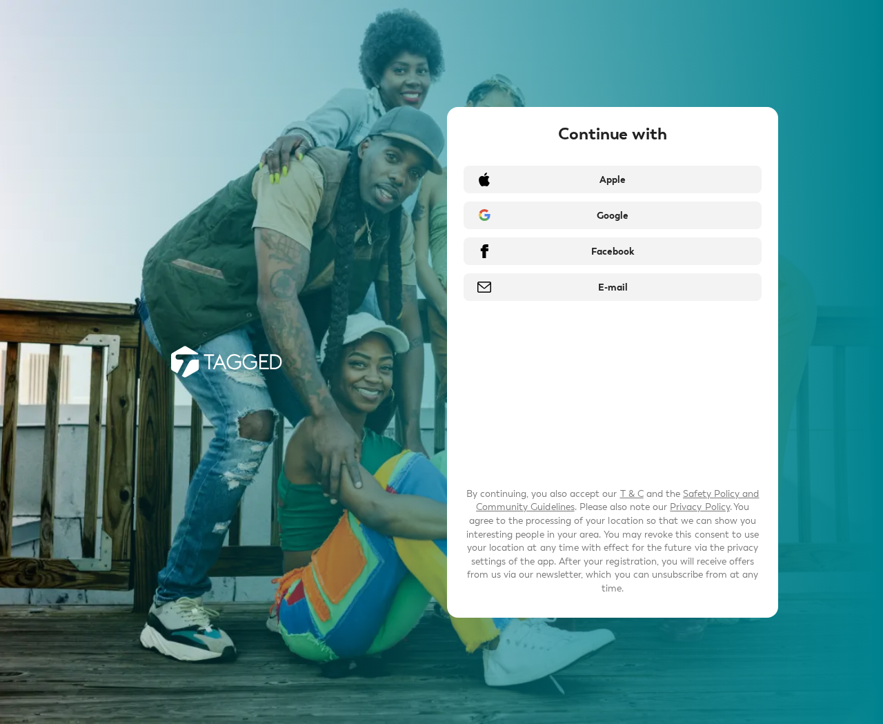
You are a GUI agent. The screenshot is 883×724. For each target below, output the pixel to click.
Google (612, 216)
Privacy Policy (699, 507)
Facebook (612, 251)
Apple (612, 180)
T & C (632, 494)
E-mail (613, 287)
